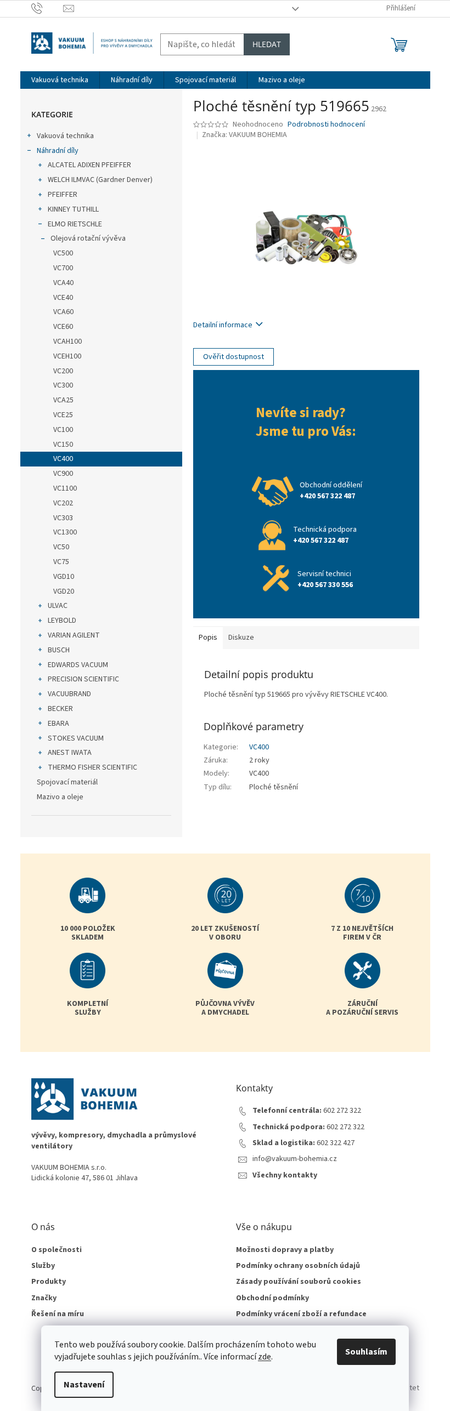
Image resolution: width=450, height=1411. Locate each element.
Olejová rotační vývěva (88, 238)
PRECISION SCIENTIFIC (83, 679)
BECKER (60, 708)
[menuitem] (59, 80)
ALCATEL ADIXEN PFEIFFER (89, 165)
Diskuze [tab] (241, 637)
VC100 (63, 429)
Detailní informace (222, 325)
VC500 (63, 253)
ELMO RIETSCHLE (75, 224)
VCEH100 (67, 356)
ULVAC (58, 605)
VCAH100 (67, 341)
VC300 (63, 385)
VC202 (63, 503)
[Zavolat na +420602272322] (47, 8)
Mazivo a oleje (60, 797)
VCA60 (63, 311)
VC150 (63, 444)
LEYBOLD (62, 620)
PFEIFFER (62, 194)
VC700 (63, 268)
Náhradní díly (57, 150)
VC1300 (65, 532)
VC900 (63, 473)
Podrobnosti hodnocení (326, 125)
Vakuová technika (65, 135)
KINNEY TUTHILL (73, 209)
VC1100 (65, 488)
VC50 (61, 547)
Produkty (48, 1282)
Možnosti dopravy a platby (285, 1250)
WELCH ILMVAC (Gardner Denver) (100, 179)
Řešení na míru (57, 1314)
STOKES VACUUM (76, 738)
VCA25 (63, 400)
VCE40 (63, 297)
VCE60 (63, 326)
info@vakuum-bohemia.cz (294, 1159)
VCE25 (63, 414)
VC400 (63, 458)
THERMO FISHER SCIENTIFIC (92, 767)
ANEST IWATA (70, 752)
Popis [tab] (208, 637)
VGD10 (63, 576)
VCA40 (63, 282)
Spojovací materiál (67, 782)
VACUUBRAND (69, 694)
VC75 (61, 561)
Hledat (266, 44)
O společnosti (56, 1250)
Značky (44, 1298)
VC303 (63, 518)
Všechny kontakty (284, 1175)
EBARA (58, 723)
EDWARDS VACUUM (78, 664)
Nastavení (84, 1385)
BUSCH (59, 650)
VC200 (63, 371)
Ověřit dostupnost (233, 356)
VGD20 (63, 591)
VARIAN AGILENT (74, 635)
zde (264, 1357)
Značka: (244, 134)
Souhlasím (366, 1352)
